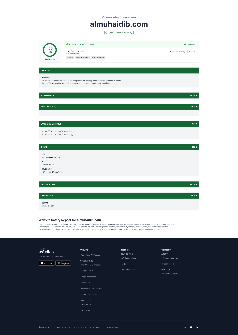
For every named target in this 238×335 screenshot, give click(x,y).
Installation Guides (128, 270)
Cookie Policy (112, 327)
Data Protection (96, 327)
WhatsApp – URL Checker (91, 288)
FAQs (123, 264)
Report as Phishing (178, 52)
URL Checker (86, 304)
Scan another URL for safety (120, 33)
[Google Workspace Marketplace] (196, 327)
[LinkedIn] (184, 327)
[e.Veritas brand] (55, 250)
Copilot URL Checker (89, 294)
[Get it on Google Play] (63, 263)
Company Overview (170, 258)
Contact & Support (170, 274)
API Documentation (129, 258)
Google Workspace (88, 277)
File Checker (86, 310)
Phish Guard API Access (90, 255)
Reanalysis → (192, 44)
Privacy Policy (80, 327)
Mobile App (85, 283)
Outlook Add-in (87, 271)
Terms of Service (63, 327)
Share (194, 52)
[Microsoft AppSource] (190, 327)
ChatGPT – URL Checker (90, 265)
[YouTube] (179, 327)
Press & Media (168, 264)
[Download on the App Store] (46, 263)
